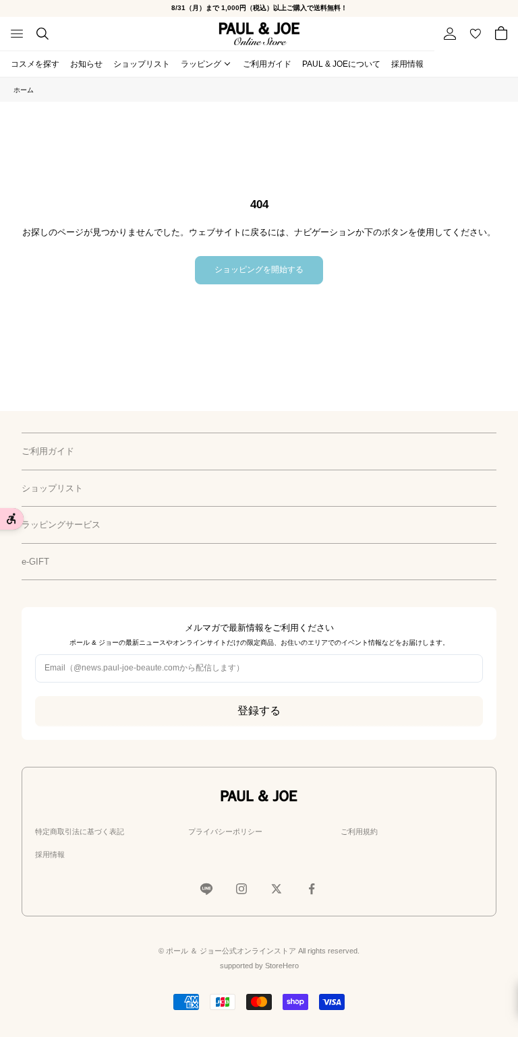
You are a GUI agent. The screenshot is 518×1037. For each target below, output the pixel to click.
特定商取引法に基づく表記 (79, 831)
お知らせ (86, 64)
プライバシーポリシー (225, 831)
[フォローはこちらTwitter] (276, 888)
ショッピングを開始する (259, 269)
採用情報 (407, 64)
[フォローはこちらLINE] (206, 888)
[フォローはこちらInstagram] (241, 888)
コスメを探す (35, 64)
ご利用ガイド (267, 64)
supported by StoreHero (259, 966)
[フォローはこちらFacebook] (311, 888)
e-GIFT (35, 562)
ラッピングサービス (61, 525)
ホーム (23, 90)
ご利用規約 (359, 831)
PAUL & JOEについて (341, 64)
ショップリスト (141, 64)
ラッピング (201, 64)
